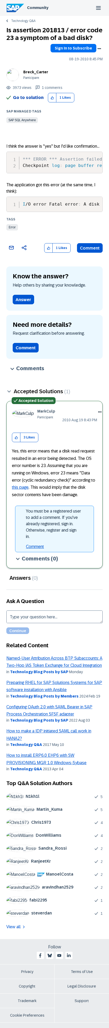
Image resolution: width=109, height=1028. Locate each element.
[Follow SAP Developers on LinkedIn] (69, 955)
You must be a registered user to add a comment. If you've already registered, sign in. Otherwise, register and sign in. (53, 524)
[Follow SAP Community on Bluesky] (50, 955)
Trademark (27, 1001)
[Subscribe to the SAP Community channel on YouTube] (59, 955)
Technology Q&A (23, 21)
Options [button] (99, 49)
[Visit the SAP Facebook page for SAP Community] (40, 955)
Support (82, 1001)
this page (20, 487)
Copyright (27, 986)
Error (12, 227)
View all (13, 927)
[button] (52, 97)
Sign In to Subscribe (73, 48)
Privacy (27, 972)
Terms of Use (82, 972)
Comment (90, 248)
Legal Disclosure (81, 986)
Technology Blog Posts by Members (44, 696)
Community (37, 8)
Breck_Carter (35, 72)
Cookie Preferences (27, 1015)
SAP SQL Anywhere (22, 120)
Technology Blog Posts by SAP (39, 672)
